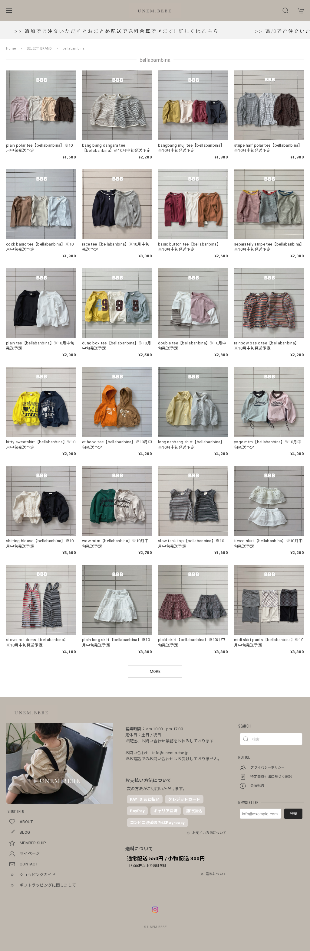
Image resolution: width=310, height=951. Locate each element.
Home (11, 48)
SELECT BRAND (39, 48)
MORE (155, 671)
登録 (293, 814)
